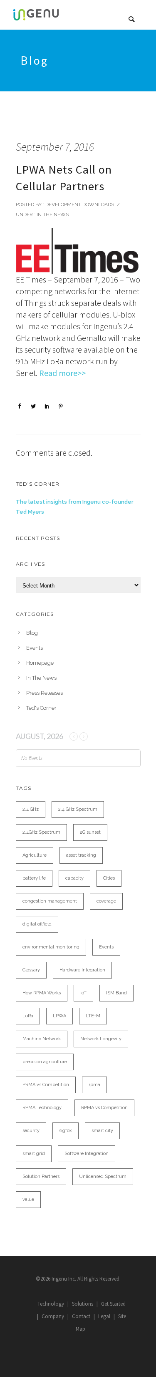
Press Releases (44, 693)
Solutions (82, 1303)
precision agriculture (44, 1061)
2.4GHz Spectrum (41, 832)
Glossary (31, 970)
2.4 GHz (30, 809)
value (28, 1199)
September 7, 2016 (55, 147)
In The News (52, 214)
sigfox (65, 1130)
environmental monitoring (50, 947)
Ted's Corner (41, 708)
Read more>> (62, 373)
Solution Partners (40, 1176)
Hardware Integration (82, 970)
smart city (102, 1130)
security (31, 1130)
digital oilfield (37, 924)
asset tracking (81, 855)
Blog (32, 633)
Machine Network (41, 1039)
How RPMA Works (41, 993)
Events (34, 648)
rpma (94, 1084)
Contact (81, 1316)
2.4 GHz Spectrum (77, 809)
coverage (106, 901)
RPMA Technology (42, 1107)
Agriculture (34, 855)
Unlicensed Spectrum (102, 1176)
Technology (50, 1303)
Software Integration (86, 1153)
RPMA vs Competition (104, 1107)
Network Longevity (100, 1039)
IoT (83, 993)
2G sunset (90, 832)
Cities (109, 878)
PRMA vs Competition (45, 1084)
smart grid (33, 1153)
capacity (74, 878)
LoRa (27, 1016)
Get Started (113, 1303)
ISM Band (116, 993)
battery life (34, 878)
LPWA (59, 1016)
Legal (104, 1316)
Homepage (40, 663)
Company (53, 1316)
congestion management (49, 901)
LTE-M (93, 1016)
